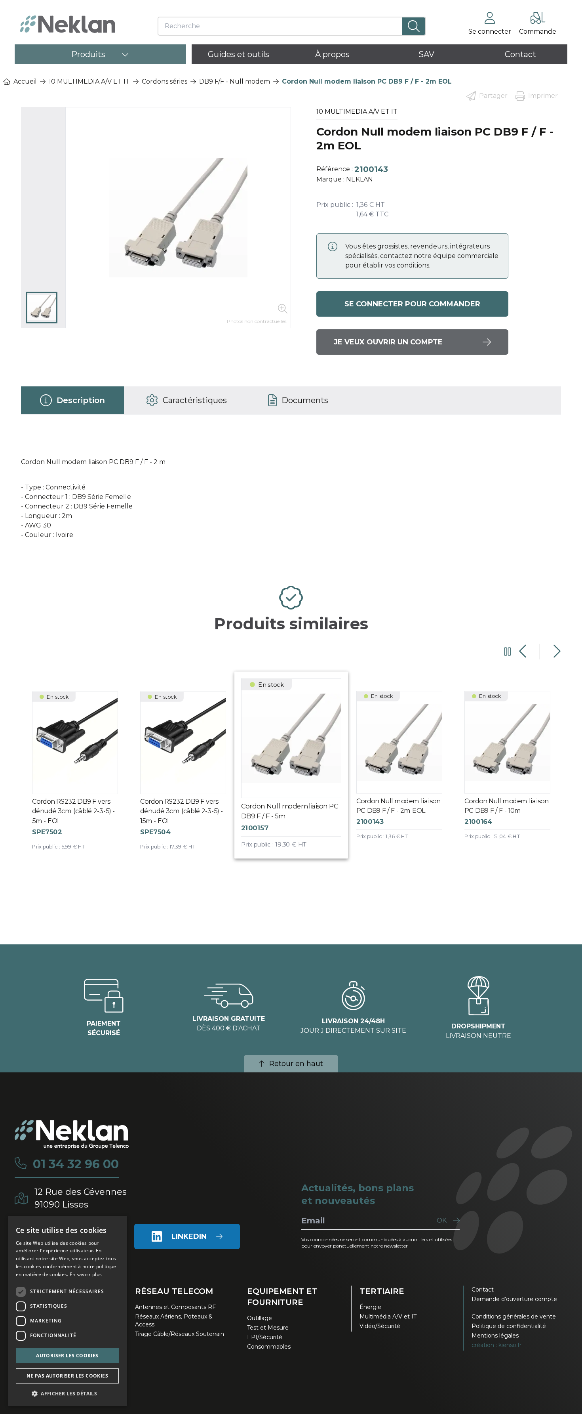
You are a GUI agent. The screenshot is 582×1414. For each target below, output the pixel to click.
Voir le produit (81, 778)
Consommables (269, 1346)
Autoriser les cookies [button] (67, 1355)
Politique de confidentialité (509, 1326)
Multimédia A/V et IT (388, 1316)
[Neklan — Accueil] (67, 24)
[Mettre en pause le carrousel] (507, 651)
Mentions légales (495, 1335)
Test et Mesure (268, 1327)
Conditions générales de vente (514, 1316)
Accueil (25, 81)
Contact (483, 1289)
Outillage (259, 1318)
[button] (67, 1393)
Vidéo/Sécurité (379, 1326)
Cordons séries (164, 81)
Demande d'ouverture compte (514, 1299)
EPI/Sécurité (264, 1337)
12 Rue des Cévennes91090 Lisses (80, 1198)
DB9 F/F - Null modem (234, 81)
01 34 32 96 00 (76, 1164)
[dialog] (67, 1311)
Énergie (370, 1307)
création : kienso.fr (496, 1345)
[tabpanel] (291, 497)
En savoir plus (86, 1274)
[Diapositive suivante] (556, 651)
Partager (493, 95)
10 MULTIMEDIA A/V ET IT (89, 81)
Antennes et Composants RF (175, 1307)
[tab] (72, 400)
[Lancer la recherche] (413, 26)
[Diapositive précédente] (524, 651)
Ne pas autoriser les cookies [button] (67, 1375)
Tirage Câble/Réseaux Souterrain (179, 1334)
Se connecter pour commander (412, 304)
